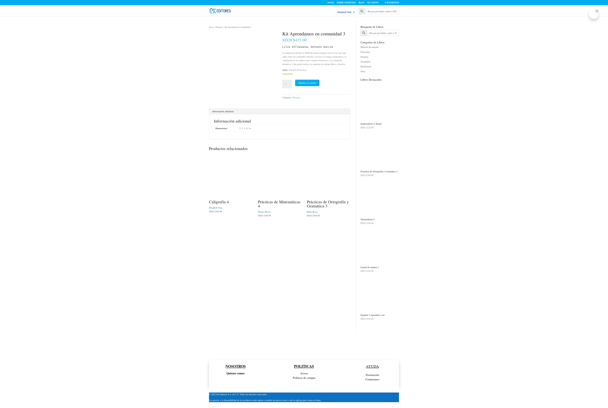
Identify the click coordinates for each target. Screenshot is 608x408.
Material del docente (370, 47)
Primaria (219, 27)
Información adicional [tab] (223, 111)
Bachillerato (366, 66)
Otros (363, 71)
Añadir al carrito (307, 83)
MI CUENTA (373, 3)
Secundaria (365, 61)
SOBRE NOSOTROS (346, 3)
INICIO (330, 3)
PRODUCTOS (344, 12)
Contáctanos (372, 379)
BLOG (361, 3)
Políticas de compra (304, 378)
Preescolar (365, 51)
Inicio (211, 27)
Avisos (304, 373)
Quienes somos (236, 373)
